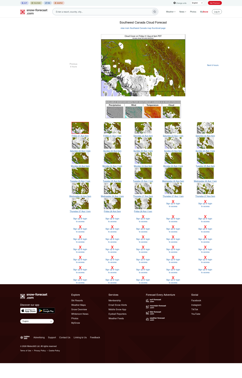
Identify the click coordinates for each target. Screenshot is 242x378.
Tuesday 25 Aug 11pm (143, 181)
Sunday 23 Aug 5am (112, 150)
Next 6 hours (212, 65)
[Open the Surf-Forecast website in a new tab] (24, 3)
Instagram (196, 304)
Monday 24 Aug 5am (80, 166)
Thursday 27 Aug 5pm (205, 196)
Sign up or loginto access (173, 203)
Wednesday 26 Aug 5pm (80, 196)
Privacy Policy (40, 350)
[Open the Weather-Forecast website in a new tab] (59, 3)
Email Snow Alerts (118, 304)
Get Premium (215, 3)
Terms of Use (25, 350)
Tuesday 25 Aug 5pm (112, 181)
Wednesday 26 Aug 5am (173, 181)
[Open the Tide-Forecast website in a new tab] (48, 3)
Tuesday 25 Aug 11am (80, 181)
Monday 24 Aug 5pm (143, 166)
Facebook (196, 300)
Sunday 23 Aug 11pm (205, 150)
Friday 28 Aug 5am (112, 211)
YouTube (195, 313)
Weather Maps (78, 304)
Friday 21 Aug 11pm (112, 135)
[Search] (154, 11)
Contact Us (64, 337)
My (204, 11)
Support (52, 337)
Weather (170, 11)
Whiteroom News (79, 313)
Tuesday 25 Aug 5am (205, 166)
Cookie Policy (54, 350)
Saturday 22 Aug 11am (173, 135)
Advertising (39, 337)
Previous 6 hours (73, 65)
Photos (193, 11)
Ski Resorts (77, 300)
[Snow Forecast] (33, 11)
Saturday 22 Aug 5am (143, 135)
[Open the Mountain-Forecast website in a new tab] (36, 3)
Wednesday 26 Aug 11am (205, 181)
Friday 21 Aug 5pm (80, 135)
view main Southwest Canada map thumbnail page (143, 28)
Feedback (95, 337)
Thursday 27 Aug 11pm (80, 211)
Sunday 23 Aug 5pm (173, 150)
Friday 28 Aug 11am (143, 211)
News (181, 11)
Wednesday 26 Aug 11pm (112, 196)
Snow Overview (79, 309)
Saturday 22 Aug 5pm (205, 135)
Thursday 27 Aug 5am (143, 196)
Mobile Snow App (117, 309)
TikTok (194, 309)
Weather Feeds (116, 318)
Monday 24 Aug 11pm (173, 166)
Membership (115, 300)
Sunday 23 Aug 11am (143, 150)
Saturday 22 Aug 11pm (80, 150)
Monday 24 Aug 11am (112, 166)
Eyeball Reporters (117, 313)
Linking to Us (80, 337)
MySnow (75, 322)
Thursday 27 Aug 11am (173, 196)
